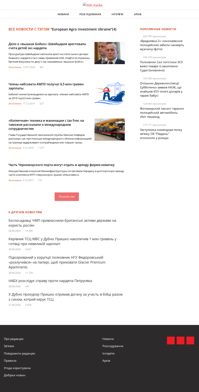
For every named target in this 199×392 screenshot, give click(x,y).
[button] (192, 14)
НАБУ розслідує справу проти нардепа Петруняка (50, 280)
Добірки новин (14, 375)
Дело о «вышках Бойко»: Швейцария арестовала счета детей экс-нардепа (47, 46)
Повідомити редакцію (19, 353)
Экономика (15, 67)
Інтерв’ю (118, 14)
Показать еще (67, 196)
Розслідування (90, 14)
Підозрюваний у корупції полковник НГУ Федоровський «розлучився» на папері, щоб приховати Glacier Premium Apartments (57, 262)
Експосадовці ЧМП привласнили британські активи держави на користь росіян (62, 223)
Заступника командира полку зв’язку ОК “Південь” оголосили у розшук (161, 134)
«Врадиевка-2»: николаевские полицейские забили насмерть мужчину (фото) (162, 45)
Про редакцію (13, 339)
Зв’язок (9, 346)
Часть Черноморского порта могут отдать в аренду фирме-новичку (62, 165)
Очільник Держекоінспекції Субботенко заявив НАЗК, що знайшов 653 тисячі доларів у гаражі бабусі (161, 89)
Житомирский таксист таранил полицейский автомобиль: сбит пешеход (162, 113)
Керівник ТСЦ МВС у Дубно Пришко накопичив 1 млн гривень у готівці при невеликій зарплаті (62, 241)
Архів (137, 14)
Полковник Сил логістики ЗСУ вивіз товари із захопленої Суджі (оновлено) (161, 66)
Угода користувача (17, 368)
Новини (63, 14)
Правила (10, 360)
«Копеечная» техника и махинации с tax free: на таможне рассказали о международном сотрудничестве (46, 124)
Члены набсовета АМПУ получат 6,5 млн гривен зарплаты (46, 86)
